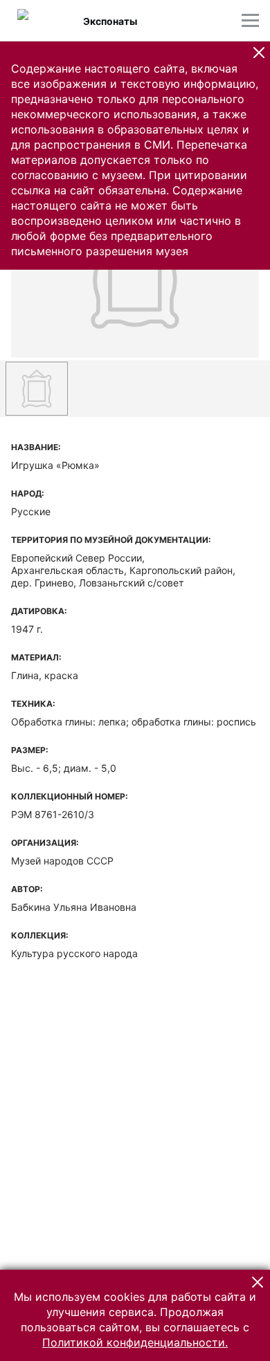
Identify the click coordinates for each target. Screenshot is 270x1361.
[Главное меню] (250, 20)
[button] (258, 52)
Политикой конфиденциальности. (135, 1342)
